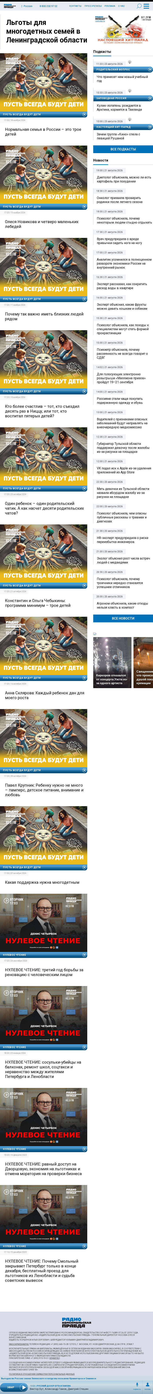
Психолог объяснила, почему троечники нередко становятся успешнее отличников (120, 583)
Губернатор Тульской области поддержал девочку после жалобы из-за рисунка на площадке (123, 448)
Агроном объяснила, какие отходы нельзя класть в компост (122, 605)
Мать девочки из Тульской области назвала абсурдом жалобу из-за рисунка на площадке (123, 493)
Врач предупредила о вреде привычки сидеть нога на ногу (119, 241)
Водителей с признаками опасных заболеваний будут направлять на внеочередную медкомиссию (122, 423)
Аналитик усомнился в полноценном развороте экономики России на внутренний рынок (124, 263)
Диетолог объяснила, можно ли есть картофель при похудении (124, 179)
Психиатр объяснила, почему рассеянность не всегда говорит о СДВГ (122, 354)
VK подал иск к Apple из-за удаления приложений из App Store (124, 470)
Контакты (75, 6)
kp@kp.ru (54, 1358)
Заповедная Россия (111, 98)
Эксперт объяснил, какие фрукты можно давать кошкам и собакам (122, 306)
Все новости (123, 618)
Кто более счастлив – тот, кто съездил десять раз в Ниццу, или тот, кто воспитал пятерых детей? (42, 411)
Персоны (148, 1389)
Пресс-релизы (93, 6)
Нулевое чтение (14, 955)
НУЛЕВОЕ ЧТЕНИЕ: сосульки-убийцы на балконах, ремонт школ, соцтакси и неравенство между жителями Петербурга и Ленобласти (43, 1069)
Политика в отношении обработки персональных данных (42, 1374)
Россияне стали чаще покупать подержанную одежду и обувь (120, 401)
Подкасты (137, 1389)
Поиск (139, 6)
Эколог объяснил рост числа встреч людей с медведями (123, 560)
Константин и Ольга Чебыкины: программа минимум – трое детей (38, 603)
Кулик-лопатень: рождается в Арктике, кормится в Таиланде (119, 107)
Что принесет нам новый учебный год (122, 79)
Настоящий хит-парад (123, 29)
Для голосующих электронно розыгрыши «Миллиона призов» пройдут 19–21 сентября (121, 378)
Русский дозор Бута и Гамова (54, 1386)
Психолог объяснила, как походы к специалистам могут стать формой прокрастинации (123, 329)
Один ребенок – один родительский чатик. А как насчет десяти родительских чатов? (44, 508)
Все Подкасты (123, 149)
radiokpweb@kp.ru (19, 1344)
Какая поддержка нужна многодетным (42, 882)
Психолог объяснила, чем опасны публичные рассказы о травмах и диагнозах (122, 517)
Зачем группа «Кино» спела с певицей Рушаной (118, 136)
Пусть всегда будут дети (22, 114)
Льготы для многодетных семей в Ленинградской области (46, 31)
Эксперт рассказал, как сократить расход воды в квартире (122, 286)
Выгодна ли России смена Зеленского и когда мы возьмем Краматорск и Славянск (48, 1378)
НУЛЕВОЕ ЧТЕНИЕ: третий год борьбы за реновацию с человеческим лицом (44, 972)
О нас (121, 6)
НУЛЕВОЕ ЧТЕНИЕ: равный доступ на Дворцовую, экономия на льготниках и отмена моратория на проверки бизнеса (43, 1169)
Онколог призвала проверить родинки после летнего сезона (119, 200)
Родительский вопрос (113, 69)
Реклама (110, 6)
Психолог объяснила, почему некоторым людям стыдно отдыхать (124, 220)
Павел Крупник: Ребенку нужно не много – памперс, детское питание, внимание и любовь (44, 790)
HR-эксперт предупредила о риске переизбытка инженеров (122, 540)
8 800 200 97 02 (48, 6)
